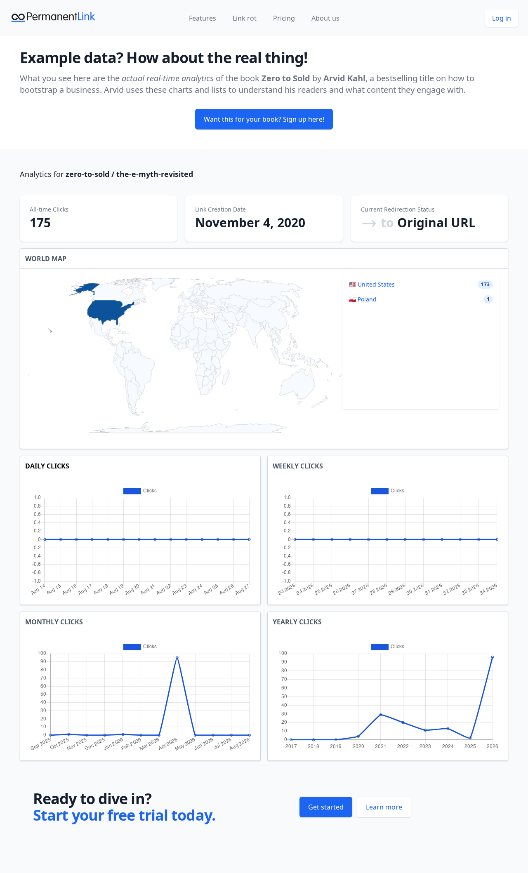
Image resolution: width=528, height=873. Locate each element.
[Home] (53, 18)
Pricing (284, 18)
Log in (501, 18)
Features (202, 18)
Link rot (245, 18)
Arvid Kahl (344, 78)
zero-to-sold (87, 174)
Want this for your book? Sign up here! (264, 119)
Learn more (384, 807)
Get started (326, 807)
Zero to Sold (286, 78)
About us (325, 18)
